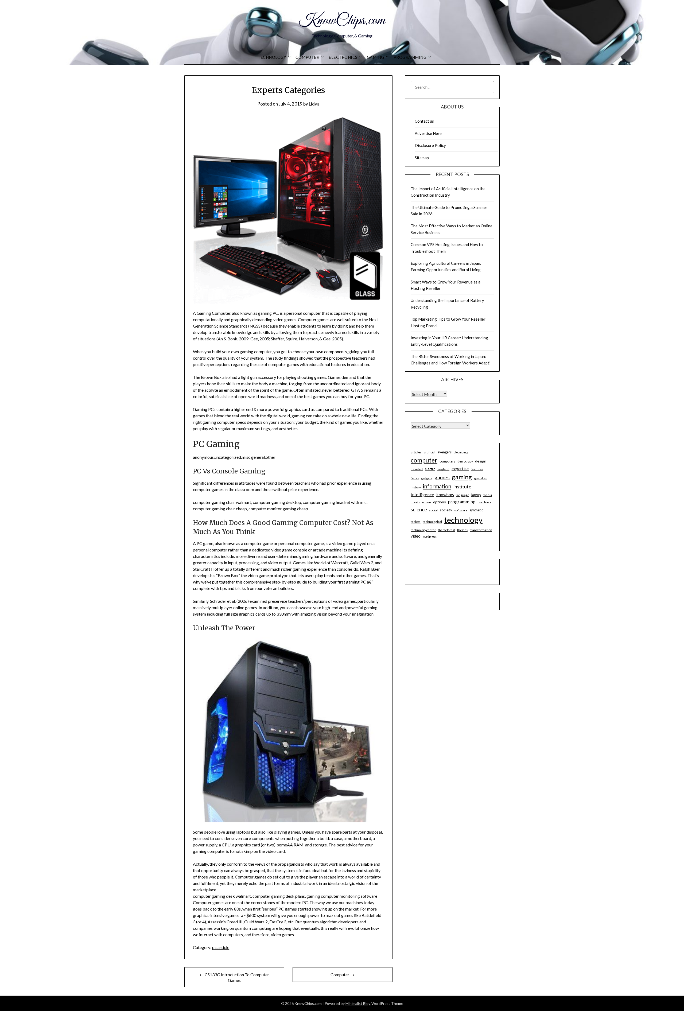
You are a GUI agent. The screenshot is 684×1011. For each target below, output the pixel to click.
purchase (484, 502)
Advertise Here (428, 133)
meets (415, 502)
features (477, 469)
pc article (220, 947)
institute (462, 486)
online (426, 502)
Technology (272, 57)
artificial (429, 452)
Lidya (314, 104)
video (416, 536)
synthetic (476, 510)
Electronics (343, 57)
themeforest (446, 530)
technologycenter (423, 530)
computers (447, 461)
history (416, 487)
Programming (410, 57)
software (460, 510)
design (480, 461)
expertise (460, 468)
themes (462, 530)
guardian (480, 478)
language (462, 495)
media (487, 495)
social (433, 510)
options (439, 502)
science (419, 509)
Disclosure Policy (430, 145)
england (443, 469)
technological (432, 521)
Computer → (342, 974)
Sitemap (422, 157)
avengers (444, 452)
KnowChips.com (342, 20)
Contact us (424, 121)
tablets (416, 522)
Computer (307, 57)
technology (463, 519)
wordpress (430, 536)
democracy (465, 461)
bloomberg (461, 452)
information (437, 486)
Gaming (375, 57)
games (442, 477)
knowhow (445, 494)
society (446, 510)
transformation (481, 530)
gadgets (426, 478)
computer (424, 460)
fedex (415, 478)
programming (462, 501)
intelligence (422, 494)
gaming (462, 477)
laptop (476, 495)
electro (430, 469)
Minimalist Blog (358, 1003)
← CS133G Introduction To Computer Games (234, 977)
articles (416, 452)
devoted (417, 469)
